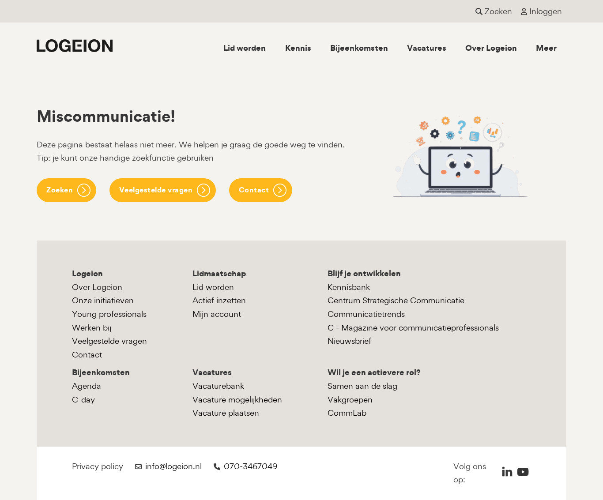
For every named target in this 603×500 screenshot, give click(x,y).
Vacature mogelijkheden (237, 399)
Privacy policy (97, 466)
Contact (254, 189)
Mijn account (216, 314)
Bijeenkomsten (359, 48)
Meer (546, 48)
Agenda (86, 385)
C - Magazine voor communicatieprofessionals (413, 327)
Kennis (298, 48)
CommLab (347, 412)
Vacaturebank (218, 385)
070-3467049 (250, 466)
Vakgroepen (350, 399)
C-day (83, 399)
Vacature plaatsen (225, 412)
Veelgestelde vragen (156, 189)
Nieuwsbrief (349, 340)
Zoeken (59, 189)
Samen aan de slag (362, 385)
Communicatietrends (366, 314)
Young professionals (109, 314)
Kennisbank (349, 287)
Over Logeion (491, 48)
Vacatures (426, 48)
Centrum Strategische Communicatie (396, 300)
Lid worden (244, 48)
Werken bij (91, 327)
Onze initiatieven (103, 300)
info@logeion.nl (173, 466)
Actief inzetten (219, 300)
